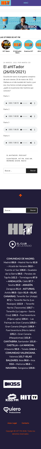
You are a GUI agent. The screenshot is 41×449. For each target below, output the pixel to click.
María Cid (26, 63)
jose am (28, 159)
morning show (13, 161)
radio (24, 161)
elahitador (12, 159)
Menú (26, 3)
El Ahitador (12, 155)
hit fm (21, 159)
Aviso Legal (12, 423)
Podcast (23, 155)
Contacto (25, 423)
